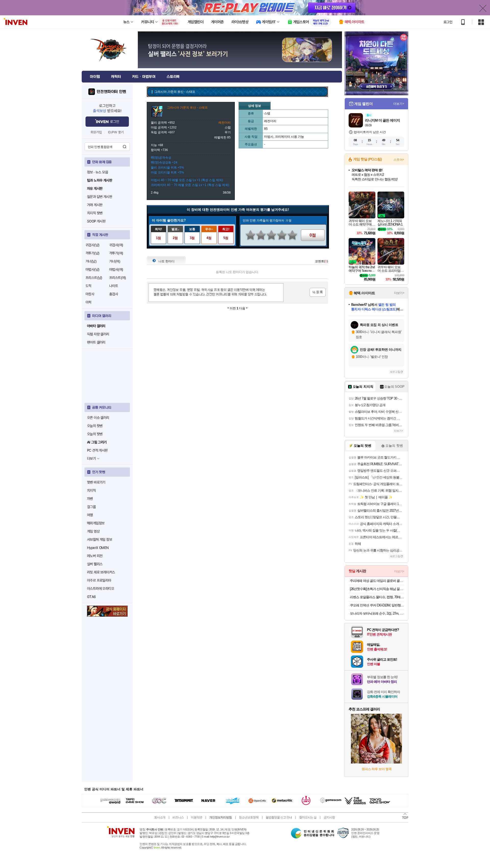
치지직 (91, 490)
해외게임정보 (95, 523)
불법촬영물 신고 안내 (279, 817)
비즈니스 (178, 817)
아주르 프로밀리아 (99, 580)
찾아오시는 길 (307, 817)
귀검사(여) (116, 245)
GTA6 (91, 597)
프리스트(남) (93, 278)
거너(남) (90, 261)
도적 (88, 286)
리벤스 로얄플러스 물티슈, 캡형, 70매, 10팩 (377, 597)
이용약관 (196, 817)
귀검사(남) (92, 245)
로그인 (448, 22)
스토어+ (399, 159)
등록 (318, 292)
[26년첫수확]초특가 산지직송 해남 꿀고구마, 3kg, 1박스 (377, 589)
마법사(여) (116, 269)
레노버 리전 (94, 556)
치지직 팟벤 (94, 213)
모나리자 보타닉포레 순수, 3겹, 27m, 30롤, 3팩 (377, 613)
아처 (88, 302)
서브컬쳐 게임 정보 (99, 539)
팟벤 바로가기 (96, 482)
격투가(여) (116, 253)
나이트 (113, 286)
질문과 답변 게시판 (99, 197)
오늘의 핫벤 (94, 426)
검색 (124, 147)
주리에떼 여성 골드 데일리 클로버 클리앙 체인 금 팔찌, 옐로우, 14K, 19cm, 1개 (377, 581)
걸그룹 (91, 507)
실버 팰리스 (94, 564)
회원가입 (96, 132)
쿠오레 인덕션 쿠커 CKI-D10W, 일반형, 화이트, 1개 (377, 605)
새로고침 (395, 371)
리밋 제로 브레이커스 (101, 572)
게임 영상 (93, 531)
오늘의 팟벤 (94, 434)
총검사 (113, 294)
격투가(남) (92, 253)
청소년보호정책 (249, 817)
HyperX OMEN (97, 548)
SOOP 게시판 (96, 221)
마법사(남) (92, 269)
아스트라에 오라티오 (100, 588)
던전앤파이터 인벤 (111, 91)
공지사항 (329, 817)
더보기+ (398, 103)
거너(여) (114, 261)
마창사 (89, 294)
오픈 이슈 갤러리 (98, 418)
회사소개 (159, 817)
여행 (90, 515)
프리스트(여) (117, 278)
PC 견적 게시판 (97, 450)
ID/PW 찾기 (116, 132)
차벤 (90, 499)
